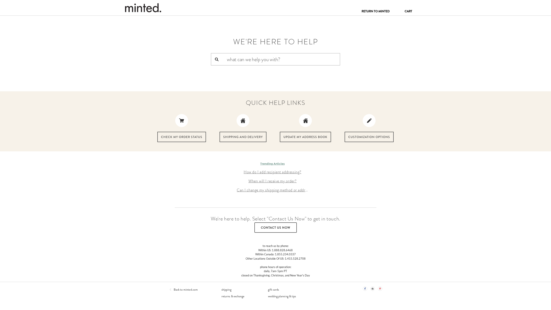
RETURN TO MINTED (376, 11)
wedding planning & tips (282, 296)
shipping (226, 289)
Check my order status (181, 137)
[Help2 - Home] (143, 7)
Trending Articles (272, 163)
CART (408, 11)
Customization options (369, 137)
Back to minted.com (186, 289)
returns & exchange (232, 296)
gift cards (273, 289)
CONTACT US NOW (275, 227)
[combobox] (283, 59)
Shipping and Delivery (243, 137)
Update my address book (305, 137)
